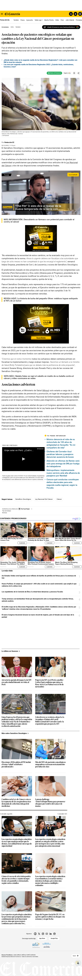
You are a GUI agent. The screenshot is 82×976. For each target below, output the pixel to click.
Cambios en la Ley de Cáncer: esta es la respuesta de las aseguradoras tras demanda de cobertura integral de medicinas (16, 802)
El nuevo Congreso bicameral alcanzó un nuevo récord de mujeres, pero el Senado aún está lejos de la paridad (38, 616)
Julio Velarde (70, 20)
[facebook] (35, 933)
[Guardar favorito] (74, 73)
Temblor (16, 20)
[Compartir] (78, 73)
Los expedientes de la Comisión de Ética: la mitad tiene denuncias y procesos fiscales (32, 592)
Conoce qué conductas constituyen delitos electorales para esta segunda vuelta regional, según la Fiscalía (63, 483)
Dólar (57, 20)
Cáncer (59, 499)
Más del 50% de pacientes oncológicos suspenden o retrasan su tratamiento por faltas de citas (50, 764)
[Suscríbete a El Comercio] (75, 14)
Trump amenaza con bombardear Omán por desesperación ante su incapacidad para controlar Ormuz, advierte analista (38, 600)
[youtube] (46, 933)
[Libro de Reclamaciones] (47, 945)
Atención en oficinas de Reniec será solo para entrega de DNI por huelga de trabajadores (63, 464)
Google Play (54, 938)
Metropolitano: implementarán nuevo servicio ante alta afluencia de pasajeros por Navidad (63, 473)
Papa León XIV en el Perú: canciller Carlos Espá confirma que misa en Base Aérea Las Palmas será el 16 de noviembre (49, 683)
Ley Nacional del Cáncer (44, 499)
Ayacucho (29, 20)
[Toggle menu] (2, 14)
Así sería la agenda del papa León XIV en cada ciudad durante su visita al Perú (16, 682)
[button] (23, 459)
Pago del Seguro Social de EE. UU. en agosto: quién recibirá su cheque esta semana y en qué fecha (50, 916)
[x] (39, 933)
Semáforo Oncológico (23, 499)
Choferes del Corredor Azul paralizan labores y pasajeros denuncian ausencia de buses (60, 454)
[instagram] (43, 933)
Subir (74, 956)
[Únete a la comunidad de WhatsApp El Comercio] (54, 73)
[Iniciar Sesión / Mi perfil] (80, 14)
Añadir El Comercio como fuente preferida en (61, 27)
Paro (62, 20)
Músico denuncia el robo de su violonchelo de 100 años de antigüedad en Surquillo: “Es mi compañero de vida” (61, 443)
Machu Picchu (49, 20)
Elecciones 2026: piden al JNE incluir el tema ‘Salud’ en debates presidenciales (16, 764)
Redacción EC (9, 142)
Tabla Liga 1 (39, 20)
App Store (42, 938)
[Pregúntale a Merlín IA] (78, 963)
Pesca (22, 20)
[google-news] (54, 933)
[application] (23, 459)
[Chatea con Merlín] (71, 14)
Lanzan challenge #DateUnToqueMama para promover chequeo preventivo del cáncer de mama (50, 802)
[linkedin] (50, 933)
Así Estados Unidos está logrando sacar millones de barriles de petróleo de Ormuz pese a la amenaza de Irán (39, 577)
